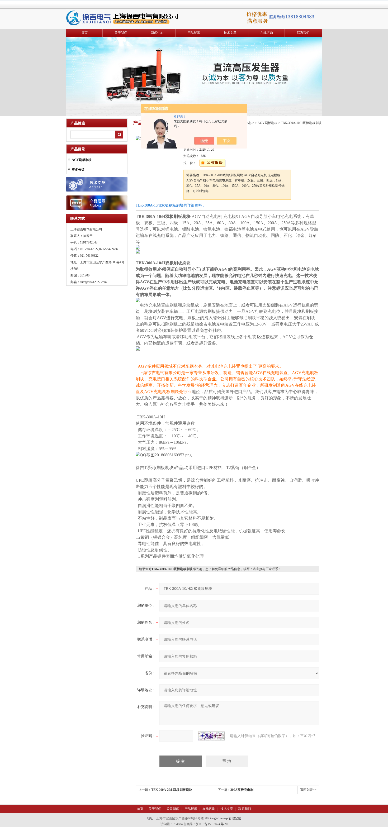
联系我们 (303, 33)
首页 (84, 33)
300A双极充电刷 (241, 790)
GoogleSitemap (218, 818)
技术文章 (230, 33)
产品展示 (193, 33)
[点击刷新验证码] (211, 736)
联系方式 (77, 219)
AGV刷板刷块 (267, 123)
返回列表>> (308, 790)
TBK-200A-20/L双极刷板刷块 (171, 790)
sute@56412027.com (93, 282)
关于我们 (121, 33)
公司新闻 (172, 809)
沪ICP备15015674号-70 (212, 824)
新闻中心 (157, 33)
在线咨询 (266, 33)
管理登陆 (235, 818)
